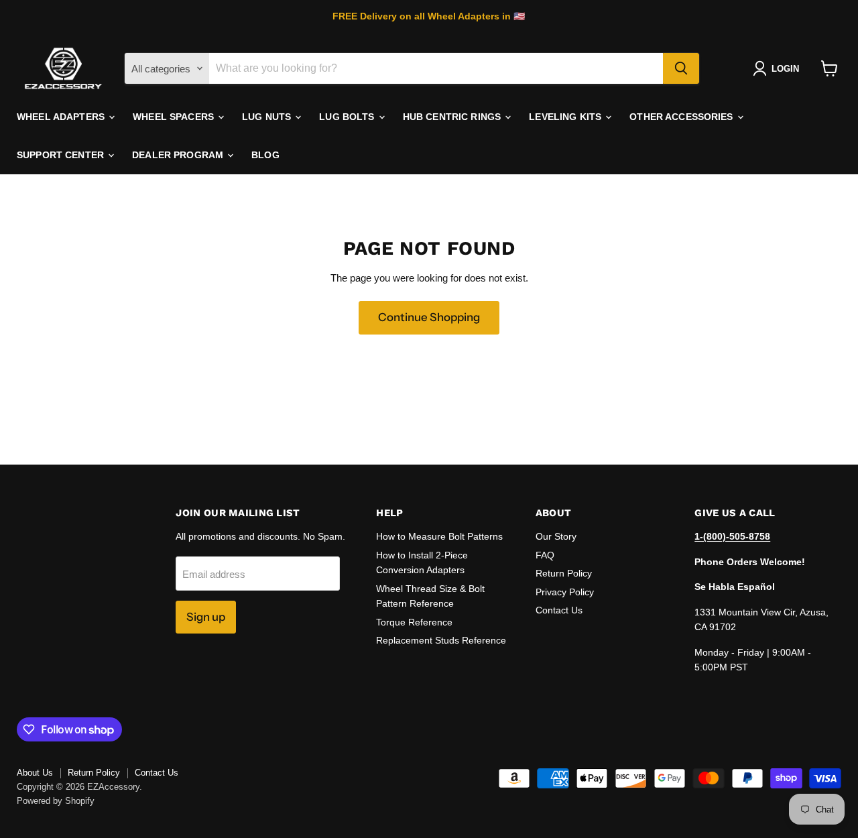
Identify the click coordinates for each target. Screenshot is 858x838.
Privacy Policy (565, 592)
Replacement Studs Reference (441, 640)
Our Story (556, 536)
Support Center (62, 154)
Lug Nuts (268, 116)
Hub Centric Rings (453, 116)
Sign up (205, 616)
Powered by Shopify (56, 801)
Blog (265, 154)
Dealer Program (179, 154)
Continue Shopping (429, 317)
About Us (35, 773)
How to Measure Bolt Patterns (439, 536)
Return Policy (564, 573)
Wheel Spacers (175, 116)
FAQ (545, 555)
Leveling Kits (566, 116)
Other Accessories (682, 116)
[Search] (681, 68)
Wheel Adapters (62, 116)
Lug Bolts (348, 116)
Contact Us (559, 610)
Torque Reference (414, 622)
